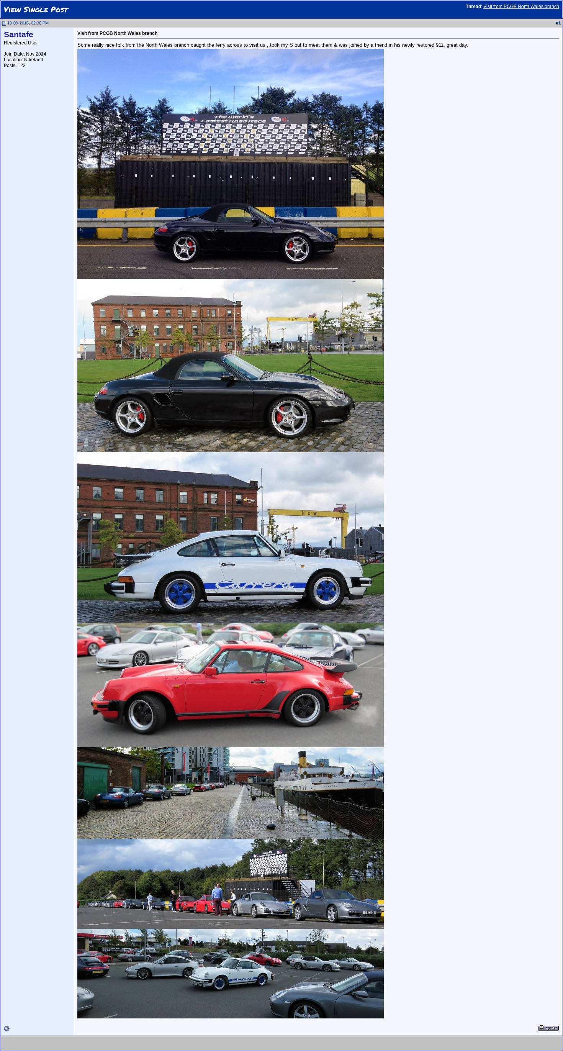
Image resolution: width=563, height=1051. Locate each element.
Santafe (18, 34)
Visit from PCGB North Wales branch (521, 6)
